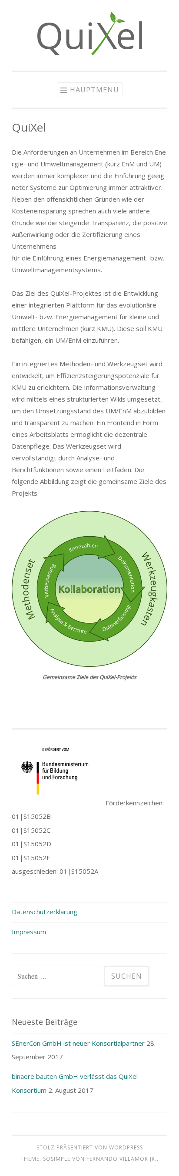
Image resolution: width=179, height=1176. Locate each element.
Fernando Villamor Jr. (121, 1158)
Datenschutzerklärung (44, 911)
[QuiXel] (89, 52)
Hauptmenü (94, 90)
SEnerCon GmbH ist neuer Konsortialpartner (78, 1043)
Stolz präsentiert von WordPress (89, 1147)
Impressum (29, 931)
